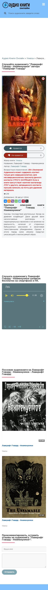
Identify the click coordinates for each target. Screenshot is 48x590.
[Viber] (12, 201)
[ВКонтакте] (5, 201)
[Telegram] (19, 201)
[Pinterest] (23, 201)
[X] (26, 201)
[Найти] (5, 13)
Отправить (9, 572)
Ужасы (19, 160)
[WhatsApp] (16, 201)
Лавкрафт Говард (18, 166)
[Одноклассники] (8, 201)
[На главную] (16, 4)
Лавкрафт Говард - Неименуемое (17, 445)
